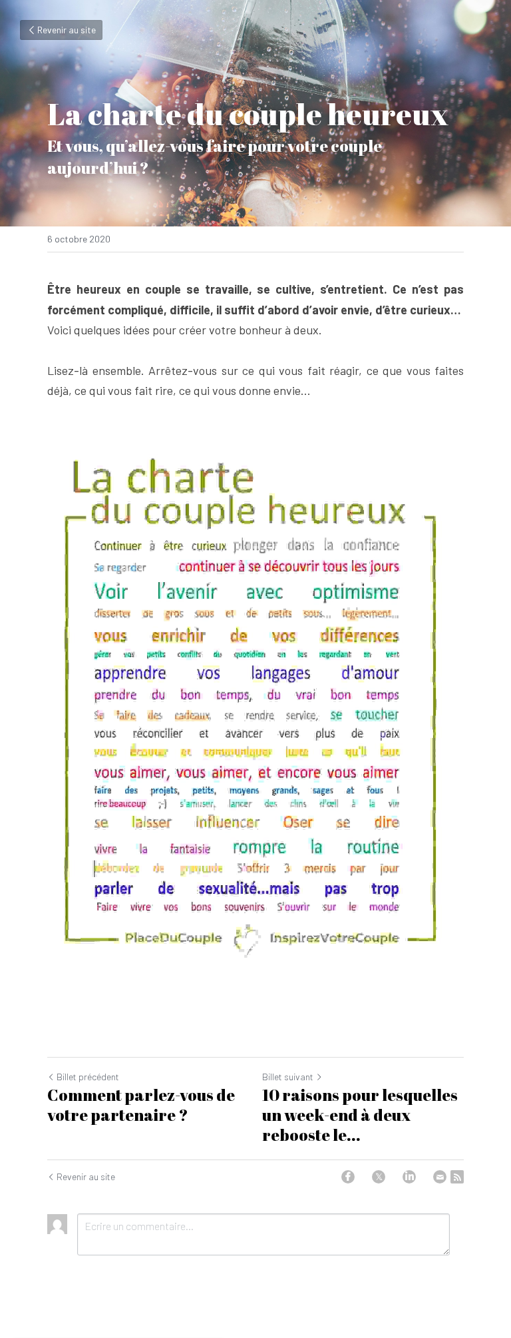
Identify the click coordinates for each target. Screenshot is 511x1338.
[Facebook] (348, 1176)
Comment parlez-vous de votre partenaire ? (141, 1105)
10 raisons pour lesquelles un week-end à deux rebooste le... (360, 1115)
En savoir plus (165, 1283)
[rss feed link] (457, 1176)
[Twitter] (378, 1176)
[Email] (439, 1176)
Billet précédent (88, 1076)
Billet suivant (287, 1076)
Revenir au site (66, 29)
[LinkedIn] (409, 1176)
